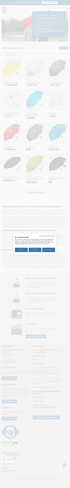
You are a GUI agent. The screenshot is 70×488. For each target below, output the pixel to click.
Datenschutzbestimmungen (47, 236)
